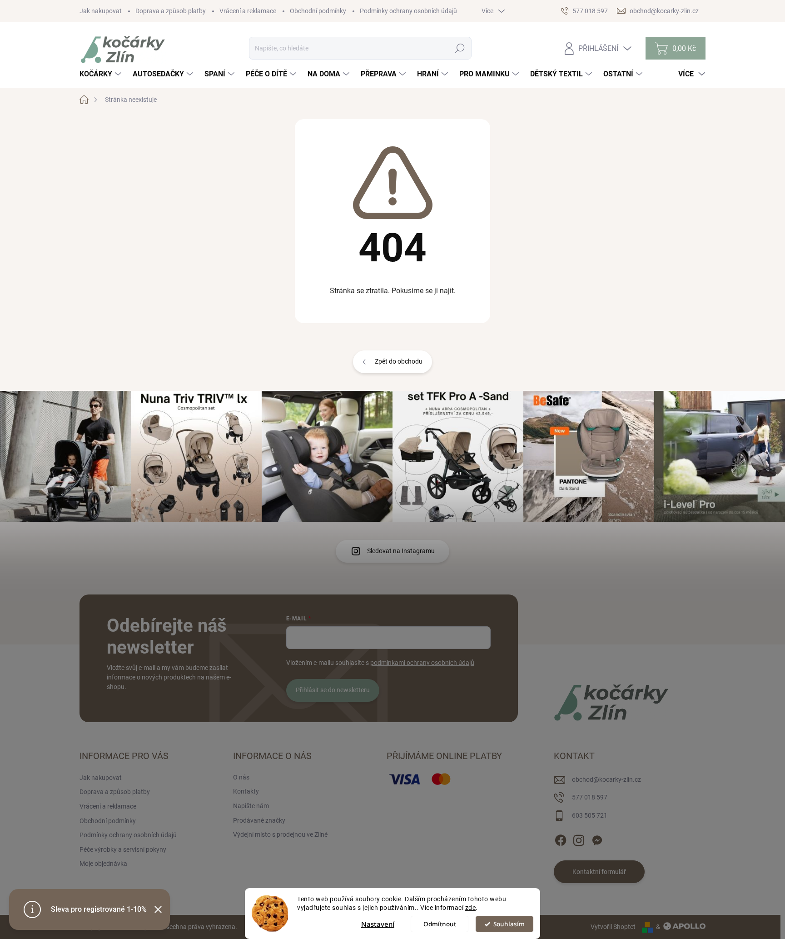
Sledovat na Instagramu (401, 550)
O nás (241, 777)
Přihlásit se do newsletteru (333, 690)
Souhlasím (509, 924)
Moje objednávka (103, 863)
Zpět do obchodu (398, 361)
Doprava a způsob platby (170, 11)
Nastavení (377, 924)
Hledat (460, 48)
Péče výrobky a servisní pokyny (122, 849)
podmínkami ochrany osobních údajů (422, 662)
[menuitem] (101, 74)
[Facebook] (560, 838)
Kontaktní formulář (599, 871)
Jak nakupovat (100, 11)
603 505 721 (589, 815)
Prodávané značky (259, 820)
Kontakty (246, 791)
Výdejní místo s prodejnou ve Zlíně (280, 834)
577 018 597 (589, 797)
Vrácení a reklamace (247, 11)
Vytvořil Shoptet (613, 926)
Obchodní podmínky (318, 11)
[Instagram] (579, 838)
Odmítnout (439, 924)
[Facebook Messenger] (597, 838)
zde (470, 907)
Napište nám (251, 805)
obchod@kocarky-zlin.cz (606, 779)
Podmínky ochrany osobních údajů (408, 11)
